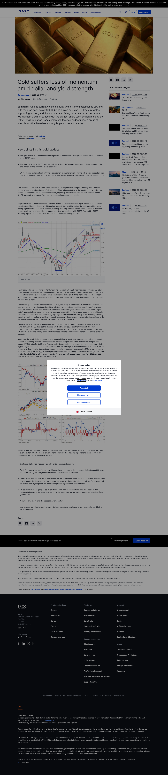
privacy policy (97, 380)
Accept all (84, 388)
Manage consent (84, 402)
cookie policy (81, 380)
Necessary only (84, 395)
